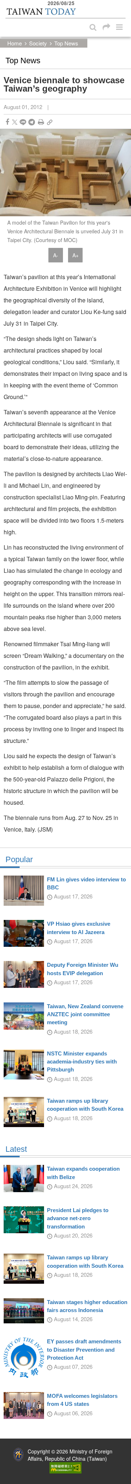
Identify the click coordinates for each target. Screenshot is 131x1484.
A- (55, 255)
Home (14, 43)
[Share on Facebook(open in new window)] (7, 122)
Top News (66, 43)
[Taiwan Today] (40, 12)
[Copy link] (49, 122)
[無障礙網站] (65, 1467)
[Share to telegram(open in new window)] (31, 122)
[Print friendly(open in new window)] (41, 122)
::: (7, 3)
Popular (19, 859)
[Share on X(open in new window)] (15, 122)
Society (38, 43)
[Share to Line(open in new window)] (23, 122)
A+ (75, 255)
